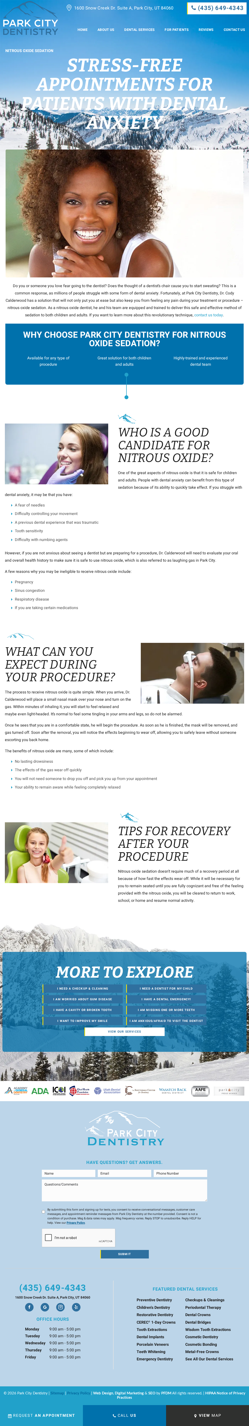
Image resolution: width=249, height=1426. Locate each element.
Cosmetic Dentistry (201, 1337)
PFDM (166, 1393)
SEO (151, 1393)
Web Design (103, 1393)
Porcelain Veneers (153, 1344)
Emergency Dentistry (155, 1359)
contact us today (208, 315)
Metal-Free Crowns (202, 1352)
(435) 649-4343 (52, 1288)
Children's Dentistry (153, 1308)
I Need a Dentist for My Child (166, 988)
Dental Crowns (198, 1315)
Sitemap (57, 1393)
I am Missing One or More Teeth (166, 1010)
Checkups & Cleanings (204, 1300)
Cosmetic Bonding (201, 1344)
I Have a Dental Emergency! (166, 999)
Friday (30, 1357)
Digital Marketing (129, 1393)
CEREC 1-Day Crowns (156, 1322)
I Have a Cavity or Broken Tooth (82, 1010)
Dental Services (139, 29)
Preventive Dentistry (154, 1300)
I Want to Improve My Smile (82, 1021)
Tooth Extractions (152, 1330)
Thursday (33, 1350)
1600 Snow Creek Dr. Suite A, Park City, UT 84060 (123, 8)
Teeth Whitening (151, 1352)
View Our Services (124, 1031)
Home (83, 29)
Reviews (206, 29)
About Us (106, 29)
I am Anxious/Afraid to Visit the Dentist (166, 1021)
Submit (124, 1254)
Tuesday (32, 1336)
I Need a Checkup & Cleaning (82, 988)
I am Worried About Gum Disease (82, 999)
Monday (32, 1329)
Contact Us (234, 29)
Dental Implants (150, 1337)
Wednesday (35, 1343)
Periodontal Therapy (203, 1308)
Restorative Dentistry (155, 1315)
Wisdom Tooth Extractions (208, 1330)
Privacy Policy (76, 1223)
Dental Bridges (198, 1322)
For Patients (177, 29)
